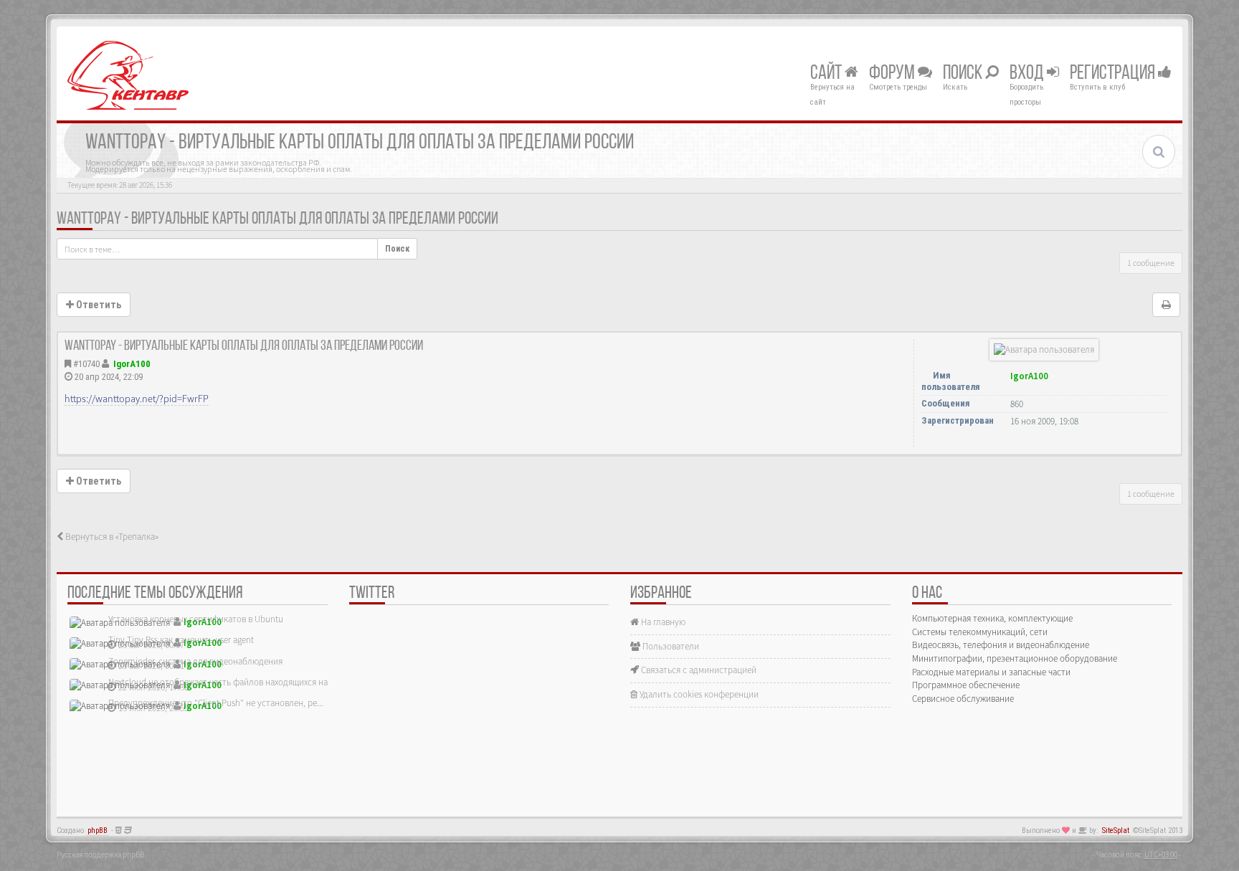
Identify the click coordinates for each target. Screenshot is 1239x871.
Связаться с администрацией (697, 670)
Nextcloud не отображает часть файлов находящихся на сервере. (236, 682)
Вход (1028, 74)
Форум (893, 74)
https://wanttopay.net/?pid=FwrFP (137, 398)
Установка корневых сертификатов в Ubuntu (195, 619)
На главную (662, 622)
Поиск (964, 74)
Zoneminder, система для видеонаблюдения (195, 661)
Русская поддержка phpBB (100, 854)
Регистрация (1114, 74)
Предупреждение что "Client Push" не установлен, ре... (215, 703)
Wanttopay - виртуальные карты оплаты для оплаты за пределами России (277, 219)
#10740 (86, 363)
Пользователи (669, 646)
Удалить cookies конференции (698, 694)
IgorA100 (132, 363)
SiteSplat (1115, 830)
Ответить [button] (97, 304)
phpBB (97, 830)
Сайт (827, 74)
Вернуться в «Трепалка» (110, 536)
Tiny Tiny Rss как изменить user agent (181, 640)
